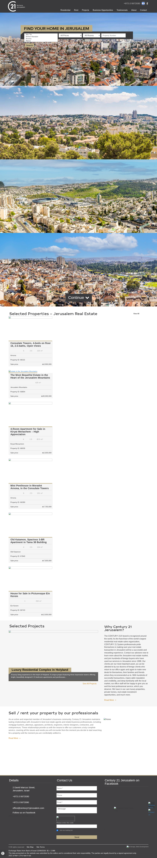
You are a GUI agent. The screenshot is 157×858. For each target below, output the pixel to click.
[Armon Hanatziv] (42, 37)
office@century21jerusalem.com (28, 808)
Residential (65, 10)
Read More (109, 700)
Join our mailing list (66, 830)
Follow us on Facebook (24, 812)
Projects (85, 10)
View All (136, 314)
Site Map (30, 847)
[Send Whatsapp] (151, 805)
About (133, 10)
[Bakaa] (42, 41)
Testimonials (122, 10)
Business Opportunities (103, 10)
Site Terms (40, 847)
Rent (76, 10)
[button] (3, 853)
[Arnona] (42, 39)
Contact (143, 10)
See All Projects (90, 684)
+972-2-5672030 (132, 3)
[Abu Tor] (42, 34)
